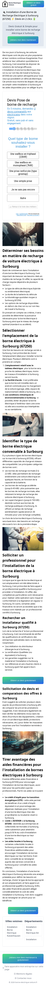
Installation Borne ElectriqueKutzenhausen (13, 931)
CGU (17, 213)
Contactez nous (24, 978)
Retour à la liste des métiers (24, 207)
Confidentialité (23, 213)
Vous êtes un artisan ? (33, 215)
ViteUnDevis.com (21, 215)
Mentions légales (24, 973)
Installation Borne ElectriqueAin (32, 930)
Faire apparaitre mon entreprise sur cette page (24, 968)
